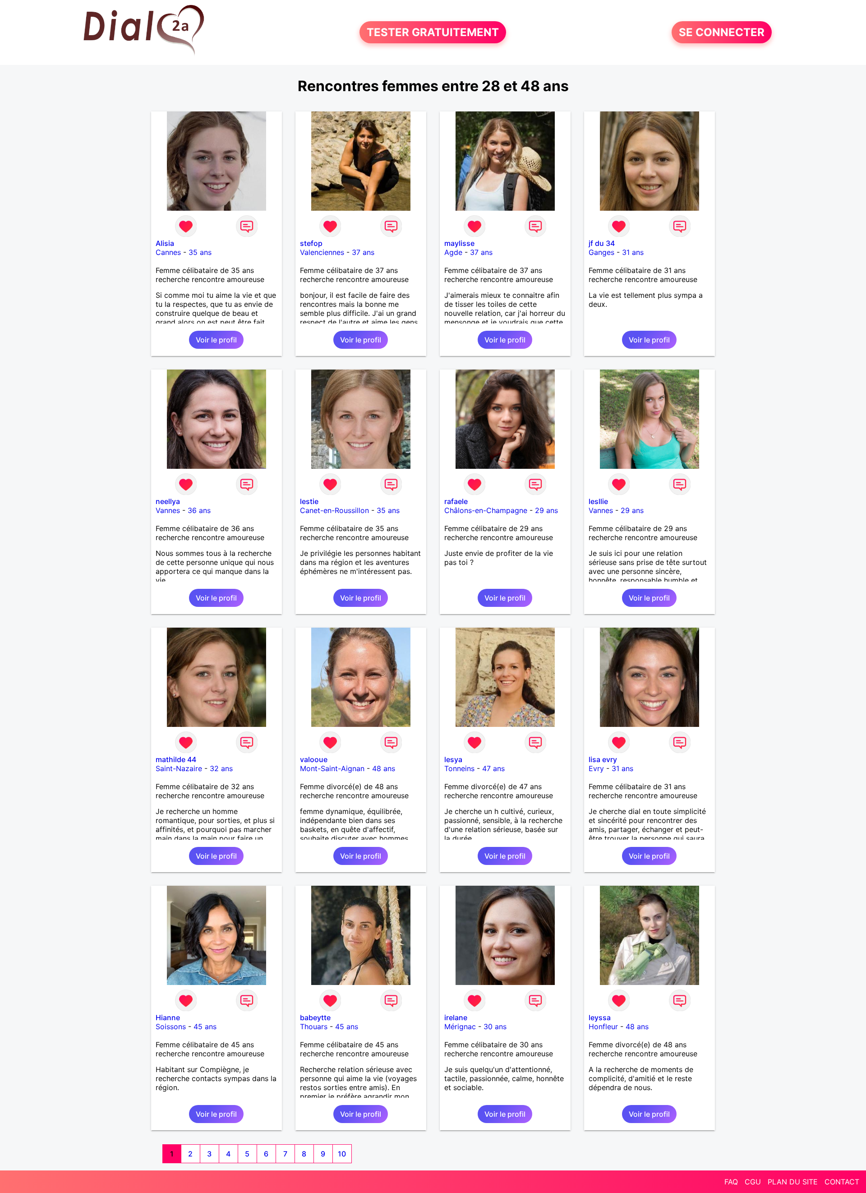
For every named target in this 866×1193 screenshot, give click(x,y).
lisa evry (603, 759)
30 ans (495, 1026)
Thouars (313, 1026)
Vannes (168, 510)
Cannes (168, 252)
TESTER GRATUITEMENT (433, 32)
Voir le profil (216, 339)
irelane (455, 1017)
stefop (311, 243)
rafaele (456, 501)
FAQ (731, 1181)
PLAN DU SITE (793, 1181)
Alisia (165, 243)
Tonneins (459, 768)
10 (342, 1153)
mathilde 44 (176, 759)
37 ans (363, 252)
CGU (753, 1181)
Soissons (171, 1026)
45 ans (204, 1026)
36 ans (199, 510)
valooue (313, 759)
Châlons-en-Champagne (485, 510)
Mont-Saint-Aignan (332, 768)
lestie (309, 501)
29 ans (546, 510)
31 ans (633, 252)
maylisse (459, 243)
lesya (453, 759)
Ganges (601, 252)
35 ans (200, 252)
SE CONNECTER (722, 32)
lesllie (598, 501)
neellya (168, 501)
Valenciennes (322, 252)
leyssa (600, 1017)
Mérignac (460, 1026)
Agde (453, 252)
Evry (596, 768)
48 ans (383, 768)
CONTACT (842, 1181)
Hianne (168, 1017)
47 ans (493, 768)
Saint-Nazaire (179, 768)
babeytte (315, 1017)
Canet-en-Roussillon (334, 510)
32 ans (221, 768)
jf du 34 (602, 243)
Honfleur (603, 1026)
